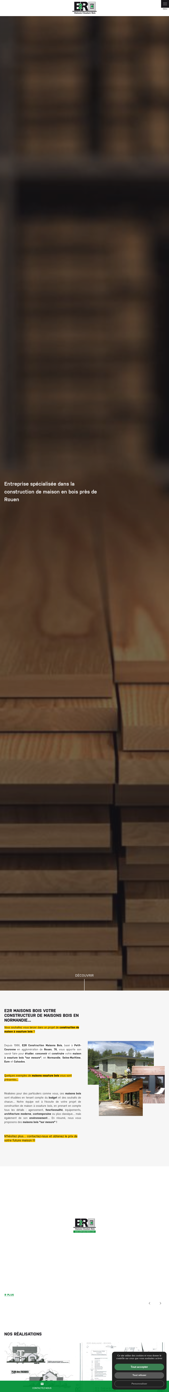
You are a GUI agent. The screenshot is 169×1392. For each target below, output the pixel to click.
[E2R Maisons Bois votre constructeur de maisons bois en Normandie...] (121, 1063)
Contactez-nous (41, 1385)
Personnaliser (139, 1383)
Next (160, 1303)
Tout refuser (139, 1375)
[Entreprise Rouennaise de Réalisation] (84, 8)
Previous (150, 1303)
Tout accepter (139, 1367)
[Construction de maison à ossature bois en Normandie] (148, 1084)
